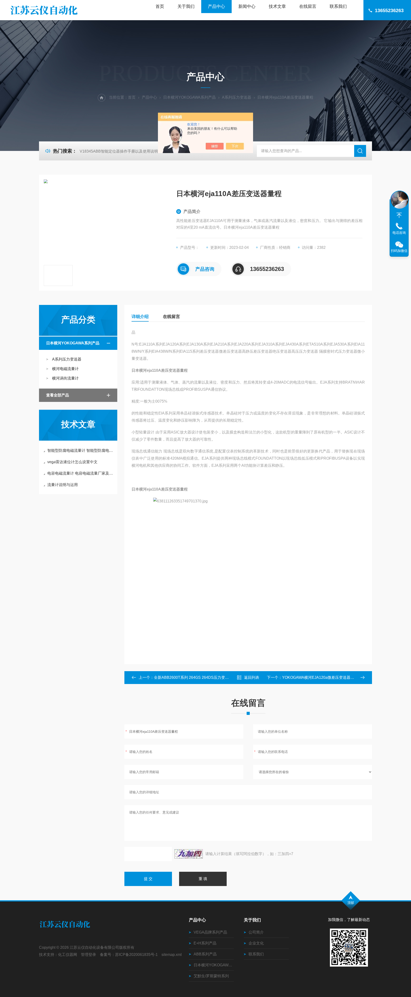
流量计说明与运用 (62, 485)
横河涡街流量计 (65, 378)
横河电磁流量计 (65, 369)
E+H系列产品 (205, 943)
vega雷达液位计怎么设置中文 (72, 462)
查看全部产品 (57, 395)
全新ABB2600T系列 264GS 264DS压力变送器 (193, 677)
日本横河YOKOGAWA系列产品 (189, 97)
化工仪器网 (67, 955)
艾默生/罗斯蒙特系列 (211, 976)
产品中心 (216, 6)
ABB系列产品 (205, 954)
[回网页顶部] (399, 215)
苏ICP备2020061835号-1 (136, 955)
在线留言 (307, 6)
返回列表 (251, 677)
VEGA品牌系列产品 (210, 932)
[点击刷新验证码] (188, 854)
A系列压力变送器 (236, 97)
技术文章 (277, 6)
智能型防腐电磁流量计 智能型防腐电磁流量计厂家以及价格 (80, 450)
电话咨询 (399, 233)
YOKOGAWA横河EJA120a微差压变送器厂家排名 (324, 677)
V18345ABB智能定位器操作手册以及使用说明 (119, 151)
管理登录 (88, 955)
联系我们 (338, 6)
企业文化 (256, 943)
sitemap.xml (171, 955)
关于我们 (186, 6)
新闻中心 (246, 6)
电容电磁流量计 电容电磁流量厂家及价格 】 (80, 473)
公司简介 (256, 932)
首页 (160, 6)
